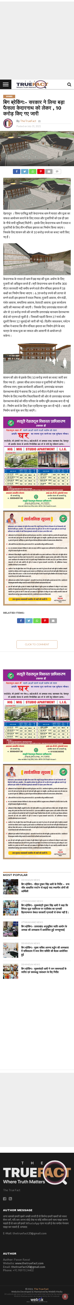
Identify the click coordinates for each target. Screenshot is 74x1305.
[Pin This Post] (40, 170)
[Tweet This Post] (24, 170)
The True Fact (41, 1288)
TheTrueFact (28, 121)
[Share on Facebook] (16, 170)
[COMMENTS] (57, 170)
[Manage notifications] (65, 1297)
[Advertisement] (37, 40)
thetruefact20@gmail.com (28, 1266)
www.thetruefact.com (29, 1263)
